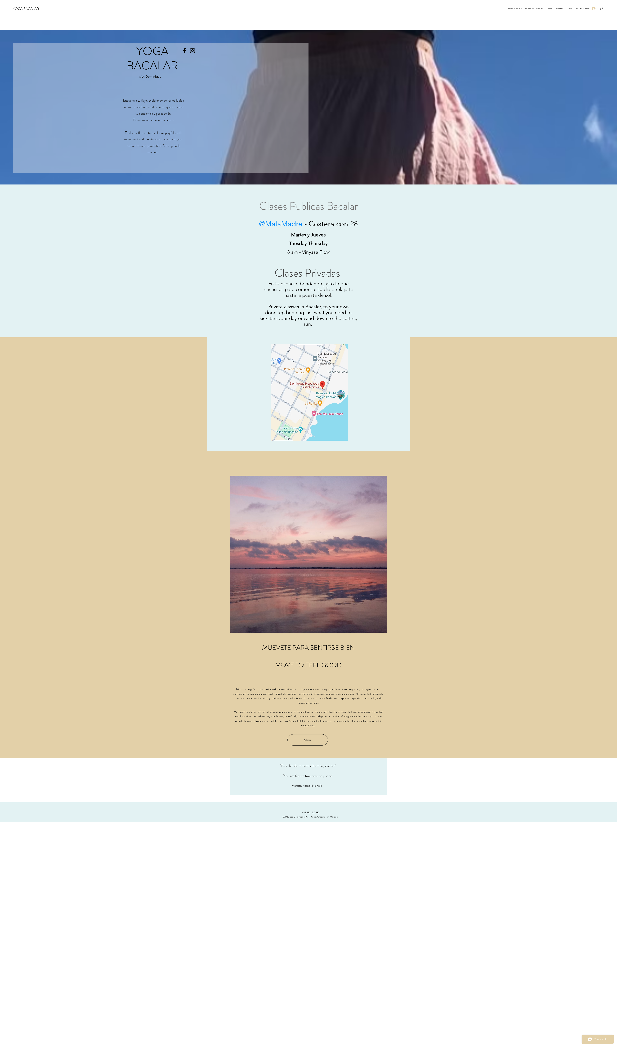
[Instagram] (192, 50)
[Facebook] (184, 50)
